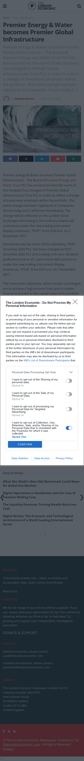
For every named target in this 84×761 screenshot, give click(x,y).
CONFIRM (25, 444)
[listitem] (42, 372)
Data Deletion (20, 458)
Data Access (42, 458)
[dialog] (42, 380)
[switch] (69, 381)
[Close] (76, 303)
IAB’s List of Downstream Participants (47, 360)
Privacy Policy (64, 458)
